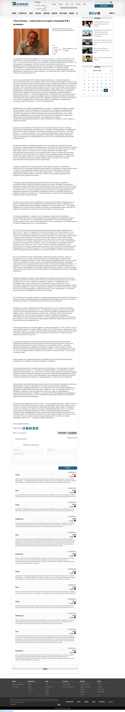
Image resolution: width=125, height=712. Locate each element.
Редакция (13, 704)
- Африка (47, 691)
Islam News (63, 433)
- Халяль (82, 694)
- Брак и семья (100, 689)
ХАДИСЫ (86, 702)
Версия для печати (72, 437)
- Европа (47, 689)
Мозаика (71, 13)
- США (46, 694)
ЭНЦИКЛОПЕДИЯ (69, 702)
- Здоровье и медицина (85, 686)
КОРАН (78, 702)
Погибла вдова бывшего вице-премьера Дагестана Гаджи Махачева (102, 24)
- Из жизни (82, 689)
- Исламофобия (100, 691)
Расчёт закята (104, 6)
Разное (99, 681)
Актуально (38, 13)
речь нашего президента (46, 59)
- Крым (29, 686)
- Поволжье (30, 689)
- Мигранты (82, 691)
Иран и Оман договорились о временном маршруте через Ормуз (101, 50)
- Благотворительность (85, 684)
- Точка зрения (15, 686)
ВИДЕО (93, 702)
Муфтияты (102, 702)
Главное (14, 13)
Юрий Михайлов (23, 424)
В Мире (31, 13)
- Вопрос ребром (66, 684)
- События (99, 686)
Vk (70, 433)
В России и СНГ (23, 13)
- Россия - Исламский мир (68, 686)
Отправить (67, 468)
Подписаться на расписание (69, 7)
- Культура (99, 684)
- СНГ (29, 691)
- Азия (46, 684)
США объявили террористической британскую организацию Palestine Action (103, 42)
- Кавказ (30, 684)
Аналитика (46, 13)
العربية (111, 702)
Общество (54, 13)
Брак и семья (63, 13)
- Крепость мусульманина (17, 684)
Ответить (74, 474)
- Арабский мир (48, 686)
